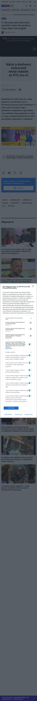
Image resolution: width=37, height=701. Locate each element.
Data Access (18, 414)
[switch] (30, 323)
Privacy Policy (29, 414)
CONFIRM (11, 408)
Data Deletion (8, 414)
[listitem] (18, 318)
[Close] (33, 286)
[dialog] (18, 350)
